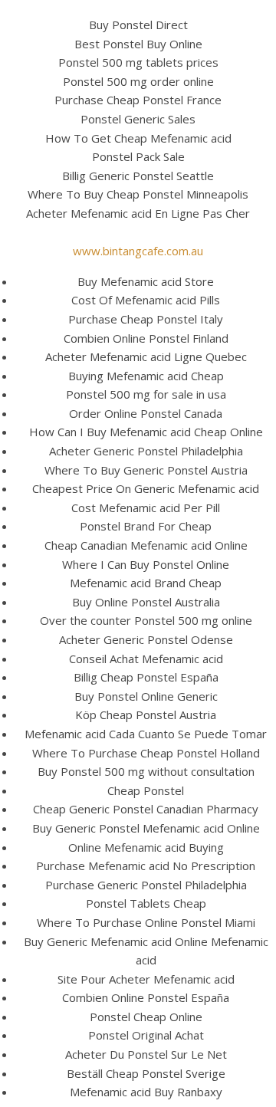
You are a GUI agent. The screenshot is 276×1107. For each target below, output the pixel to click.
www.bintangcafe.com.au (138, 250)
